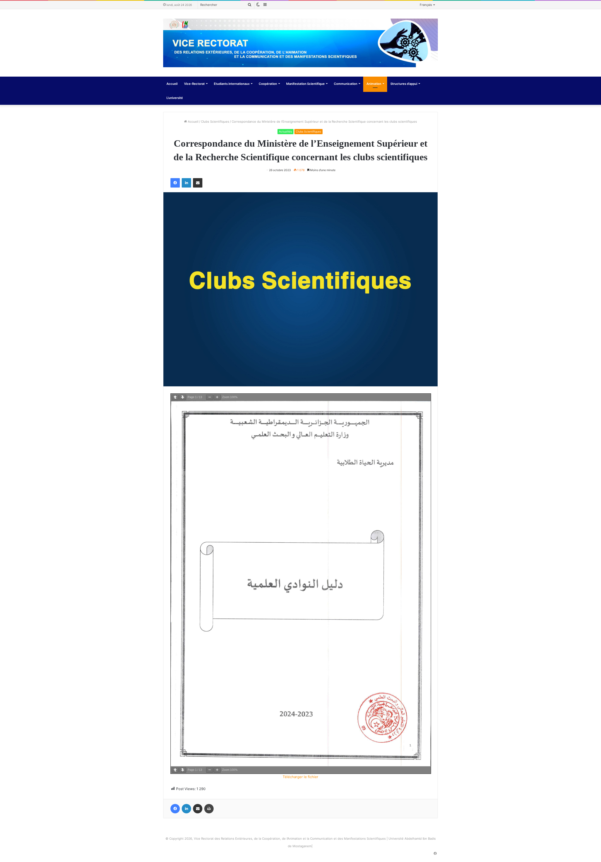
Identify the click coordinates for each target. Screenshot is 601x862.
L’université (174, 98)
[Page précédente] (175, 397)
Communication (345, 84)
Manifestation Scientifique (305, 84)
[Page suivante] (182, 397)
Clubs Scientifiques (215, 121)
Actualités (285, 131)
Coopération (268, 84)
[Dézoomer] (209, 397)
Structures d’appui (403, 84)
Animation (373, 84)
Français (426, 5)
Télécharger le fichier (300, 777)
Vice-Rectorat (194, 84)
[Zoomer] (217, 397)
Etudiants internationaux (232, 84)
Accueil (171, 84)
